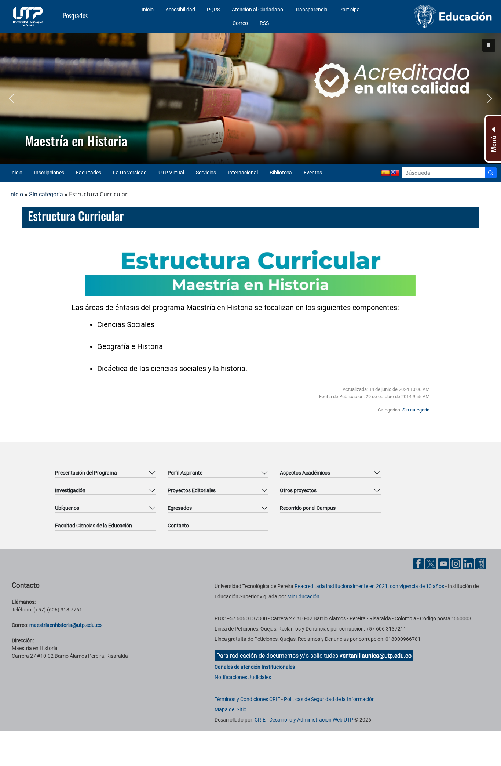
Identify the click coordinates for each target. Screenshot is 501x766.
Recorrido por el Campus (308, 508)
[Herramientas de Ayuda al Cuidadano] (480, 563)
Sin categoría (46, 194)
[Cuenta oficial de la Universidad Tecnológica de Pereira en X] (431, 563)
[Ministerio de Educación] (437, 16)
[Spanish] (385, 173)
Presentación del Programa (86, 473)
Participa (349, 9)
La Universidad (130, 172)
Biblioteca (281, 172)
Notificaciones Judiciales (243, 677)
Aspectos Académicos (305, 473)
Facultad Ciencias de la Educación (93, 526)
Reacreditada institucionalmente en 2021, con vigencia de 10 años (369, 586)
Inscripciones (49, 172)
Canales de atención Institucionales (255, 667)
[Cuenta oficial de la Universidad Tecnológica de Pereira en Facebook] (419, 563)
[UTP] (29, 16)
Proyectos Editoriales (192, 490)
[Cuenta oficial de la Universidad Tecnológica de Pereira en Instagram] (456, 563)
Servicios (206, 172)
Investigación (70, 490)
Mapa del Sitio (230, 709)
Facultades (88, 172)
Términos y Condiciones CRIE (247, 699)
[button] (488, 45)
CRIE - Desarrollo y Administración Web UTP (304, 720)
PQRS (213, 9)
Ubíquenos (67, 508)
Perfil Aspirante (185, 473)
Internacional (243, 172)
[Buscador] (491, 172)
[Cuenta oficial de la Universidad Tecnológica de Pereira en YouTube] (444, 563)
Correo (240, 23)
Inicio (148, 9)
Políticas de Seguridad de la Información (329, 699)
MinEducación (303, 596)
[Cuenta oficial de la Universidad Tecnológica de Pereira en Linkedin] (469, 563)
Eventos (313, 172)
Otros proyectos (298, 490)
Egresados (180, 508)
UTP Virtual (171, 172)
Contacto (178, 526)
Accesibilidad (180, 9)
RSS (264, 23)
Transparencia (311, 9)
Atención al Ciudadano (257, 9)
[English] (395, 173)
